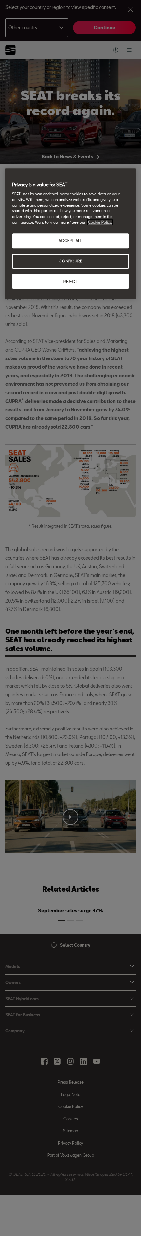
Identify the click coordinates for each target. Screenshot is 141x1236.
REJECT (70, 281)
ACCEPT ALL (71, 240)
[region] (70, 233)
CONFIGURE (70, 261)
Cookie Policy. (100, 222)
